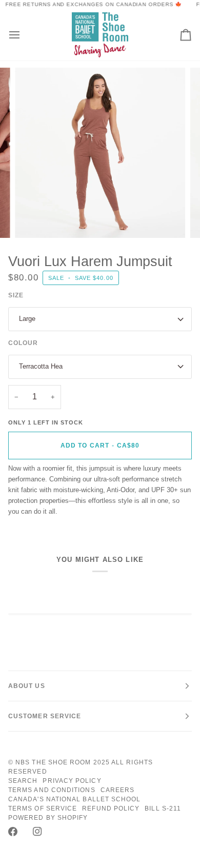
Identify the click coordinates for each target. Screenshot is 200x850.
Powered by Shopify (48, 817)
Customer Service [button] (44, 716)
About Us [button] (26, 686)
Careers (118, 790)
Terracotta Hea (41, 366)
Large (27, 318)
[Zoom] (34, 219)
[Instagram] (37, 831)
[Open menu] (23, 34)
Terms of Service (42, 808)
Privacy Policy (72, 780)
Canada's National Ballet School (74, 799)
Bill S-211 (163, 808)
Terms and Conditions (51, 790)
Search (22, 780)
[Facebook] (12, 831)
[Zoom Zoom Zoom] (100, 153)
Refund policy (110, 808)
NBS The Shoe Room (53, 762)
